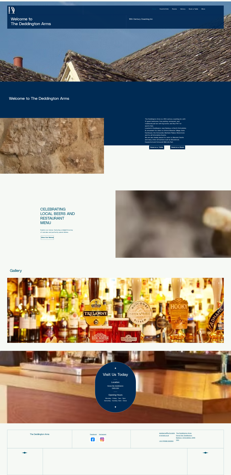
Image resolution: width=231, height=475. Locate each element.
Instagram (102, 434)
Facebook (93, 434)
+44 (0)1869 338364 (166, 441)
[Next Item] (218, 310)
